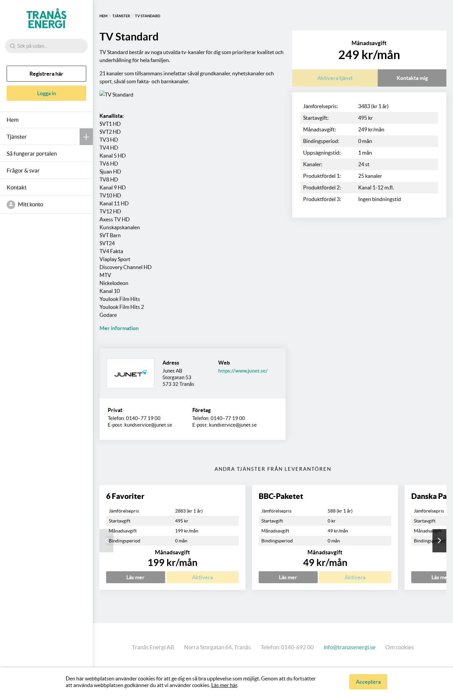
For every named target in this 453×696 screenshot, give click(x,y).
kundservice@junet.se (148, 425)
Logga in (46, 93)
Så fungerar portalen (32, 153)
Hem (13, 119)
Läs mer (135, 577)
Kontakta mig (412, 78)
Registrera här (46, 74)
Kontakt (17, 187)
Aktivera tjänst (335, 78)
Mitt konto (30, 204)
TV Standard (147, 16)
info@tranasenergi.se (349, 647)
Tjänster (17, 136)
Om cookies (399, 647)
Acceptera (368, 682)
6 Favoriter (125, 496)
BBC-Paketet (281, 496)
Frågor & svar (23, 170)
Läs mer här (224, 685)
